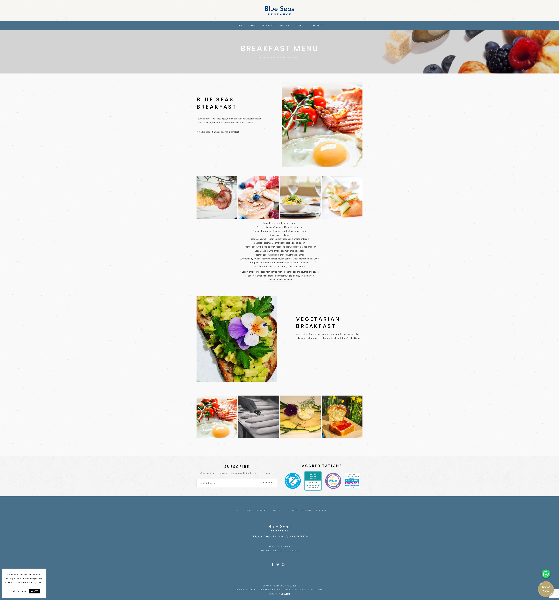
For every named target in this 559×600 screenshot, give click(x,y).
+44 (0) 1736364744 (279, 546)
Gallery (277, 510)
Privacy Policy (290, 590)
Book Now (546, 589)
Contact (321, 510)
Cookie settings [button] (18, 591)
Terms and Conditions (270, 590)
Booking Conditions (246, 590)
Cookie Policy (306, 590)
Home (236, 510)
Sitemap (319, 590)
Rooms (247, 510)
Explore (306, 510)
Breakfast (262, 510)
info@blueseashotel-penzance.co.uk (279, 551)
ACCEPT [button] (34, 591)
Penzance (291, 510)
